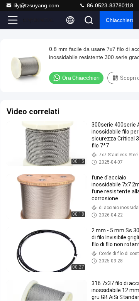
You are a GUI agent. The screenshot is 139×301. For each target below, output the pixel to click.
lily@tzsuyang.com (36, 5)
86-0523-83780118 (109, 5)
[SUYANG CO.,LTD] (38, 20)
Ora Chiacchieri (81, 78)
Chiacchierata (119, 20)
